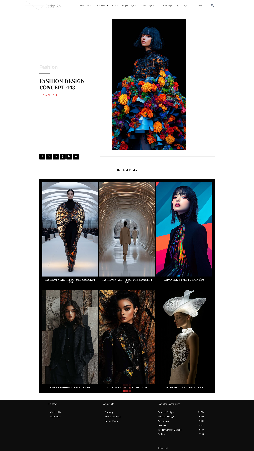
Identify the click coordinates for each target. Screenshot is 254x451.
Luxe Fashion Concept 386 (70, 387)
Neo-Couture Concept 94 (184, 387)
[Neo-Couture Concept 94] (184, 337)
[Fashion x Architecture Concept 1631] (70, 229)
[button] (212, 5)
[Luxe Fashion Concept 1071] (127, 337)
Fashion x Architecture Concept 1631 (70, 281)
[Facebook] (42, 156)
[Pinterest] (56, 156)
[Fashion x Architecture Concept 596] (127, 229)
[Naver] (76, 156)
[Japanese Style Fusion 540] (184, 229)
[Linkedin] (69, 156)
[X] (49, 156)
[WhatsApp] (63, 156)
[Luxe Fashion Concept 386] (70, 337)
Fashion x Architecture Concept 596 (127, 281)
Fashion (48, 67)
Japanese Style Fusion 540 (184, 279)
